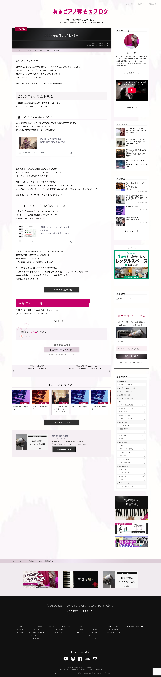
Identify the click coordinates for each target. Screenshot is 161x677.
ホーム (21, 50)
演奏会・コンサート (125, 384)
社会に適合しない (124, 412)
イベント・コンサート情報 (59, 626)
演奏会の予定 (59, 632)
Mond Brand (63, 673)
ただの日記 (122, 395)
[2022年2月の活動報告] (99, 397)
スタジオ (122, 445)
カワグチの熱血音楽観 (126, 405)
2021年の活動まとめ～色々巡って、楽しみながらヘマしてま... (60, 409)
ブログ (29, 50)
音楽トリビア (123, 483)
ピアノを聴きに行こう (126, 486)
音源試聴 (152, 4)
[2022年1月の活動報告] (80, 397)
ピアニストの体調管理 (126, 449)
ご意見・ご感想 (124, 391)
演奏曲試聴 (79, 626)
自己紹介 (140, 4)
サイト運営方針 (112, 629)
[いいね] (21, 336)
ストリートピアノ (124, 473)
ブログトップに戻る (61, 422)
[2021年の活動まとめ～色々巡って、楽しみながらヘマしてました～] (60, 397)
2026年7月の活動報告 (20, 408)
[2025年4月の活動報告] (40, 397)
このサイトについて (125, 388)
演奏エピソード (124, 476)
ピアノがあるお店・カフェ (127, 452)
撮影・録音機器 (124, 459)
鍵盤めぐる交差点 (124, 415)
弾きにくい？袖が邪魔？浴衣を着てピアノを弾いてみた (38, 367)
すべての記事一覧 (131, 231)
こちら (132, 362)
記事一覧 (129, 4)
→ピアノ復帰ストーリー (131, 73)
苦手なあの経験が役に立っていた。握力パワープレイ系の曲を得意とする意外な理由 (85, 367)
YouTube (122, 432)
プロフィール (36, 626)
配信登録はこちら (64, 449)
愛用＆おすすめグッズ (126, 408)
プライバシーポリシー (112, 632)
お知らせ (122, 381)
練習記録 (122, 466)
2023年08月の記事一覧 (61, 289)
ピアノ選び (122, 456)
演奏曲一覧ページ (61, 321)
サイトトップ (20, 629)
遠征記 (121, 479)
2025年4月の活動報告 (40, 408)
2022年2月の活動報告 (99, 408)
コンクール (122, 469)
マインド (122, 422)
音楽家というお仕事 (125, 419)
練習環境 (122, 442)
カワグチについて (125, 398)
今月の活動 (21, 29)
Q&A (121, 401)
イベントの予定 (59, 629)
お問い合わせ (112, 626)
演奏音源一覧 (131, 107)
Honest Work (124, 425)
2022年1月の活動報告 (79, 408)
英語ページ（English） (135, 626)
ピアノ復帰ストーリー (36, 632)
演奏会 (121, 439)
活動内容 (36, 638)
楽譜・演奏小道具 (124, 463)
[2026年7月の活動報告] (21, 397)
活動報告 (122, 429)
